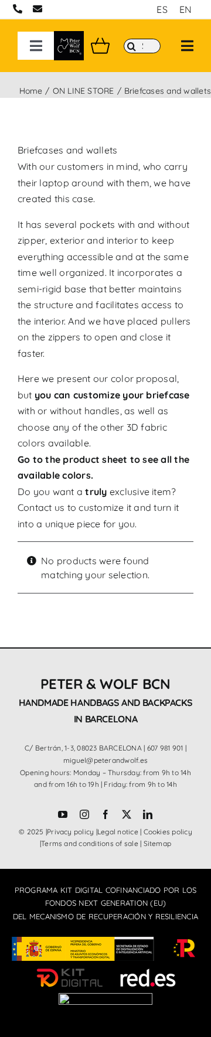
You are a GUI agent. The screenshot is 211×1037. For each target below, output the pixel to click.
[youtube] (62, 814)
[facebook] (105, 814)
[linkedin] (147, 814)
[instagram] (84, 814)
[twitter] (126, 814)
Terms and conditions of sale (89, 843)
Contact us (41, 507)
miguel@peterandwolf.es (105, 760)
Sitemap (158, 843)
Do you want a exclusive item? (97, 491)
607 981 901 (165, 747)
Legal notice (117, 831)
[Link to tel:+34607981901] (17, 8)
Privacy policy (70, 831)
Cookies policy (168, 831)
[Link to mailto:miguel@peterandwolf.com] (37, 8)
